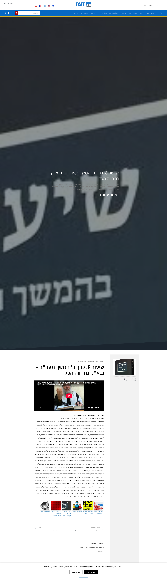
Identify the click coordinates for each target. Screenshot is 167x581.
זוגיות (141, 13)
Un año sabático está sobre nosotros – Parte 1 (56, 513)
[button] (116, 194)
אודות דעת (159, 5)
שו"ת (160, 13)
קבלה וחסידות (113, 13)
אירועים (93, 13)
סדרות (124, 13)
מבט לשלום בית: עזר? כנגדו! (45, 512)
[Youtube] (5, 13)
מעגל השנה (103, 13)
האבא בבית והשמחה (77, 511)
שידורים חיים (84, 13)
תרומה (136, 5)
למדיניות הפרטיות (83, 577)
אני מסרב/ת (76, 572)
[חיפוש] (16, 13)
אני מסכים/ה (91, 572)
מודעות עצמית (150, 13)
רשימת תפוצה (143, 5)
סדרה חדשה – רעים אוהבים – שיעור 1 (98, 512)
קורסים (76, 13)
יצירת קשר (152, 5)
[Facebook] (8, 13)
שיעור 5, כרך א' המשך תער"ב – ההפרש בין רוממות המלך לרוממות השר (67, 514)
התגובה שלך (100, 551)
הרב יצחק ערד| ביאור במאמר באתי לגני (88, 512)
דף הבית (102, 361)
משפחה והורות (133, 13)
